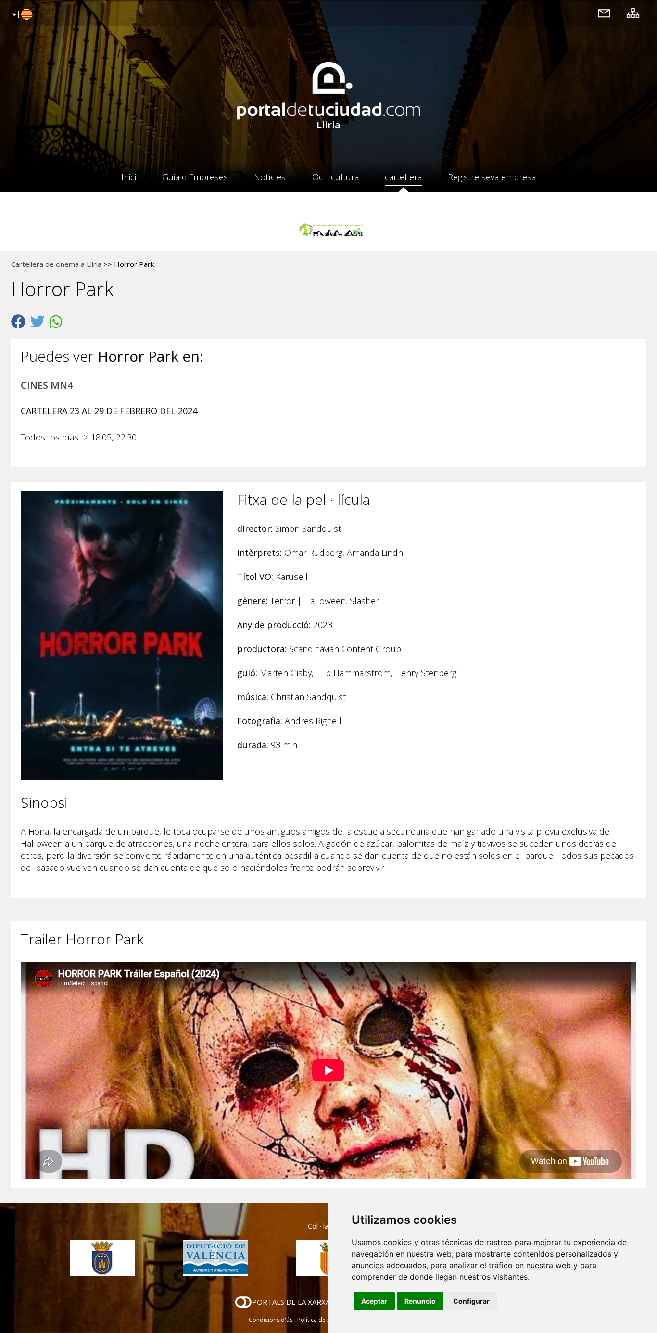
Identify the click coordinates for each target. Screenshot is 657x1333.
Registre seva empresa (492, 177)
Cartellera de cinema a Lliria (56, 264)
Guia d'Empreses (195, 177)
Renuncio (420, 1301)
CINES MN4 (47, 384)
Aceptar (374, 1301)
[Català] (21, 15)
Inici (128, 177)
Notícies (270, 177)
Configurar (471, 1301)
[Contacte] (604, 13)
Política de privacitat (325, 1320)
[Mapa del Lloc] (633, 13)
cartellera (403, 177)
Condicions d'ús (270, 1320)
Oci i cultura (335, 177)
